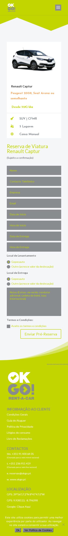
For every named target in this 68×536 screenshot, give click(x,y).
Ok (17, 530)
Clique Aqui (23, 506)
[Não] (63, 524)
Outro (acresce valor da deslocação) (32, 266)
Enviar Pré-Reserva (41, 334)
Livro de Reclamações (19, 438)
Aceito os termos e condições (28, 326)
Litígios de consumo (18, 432)
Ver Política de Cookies (38, 530)
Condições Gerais (17, 414)
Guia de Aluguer (16, 420)
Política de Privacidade (20, 426)
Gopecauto (18, 261)
